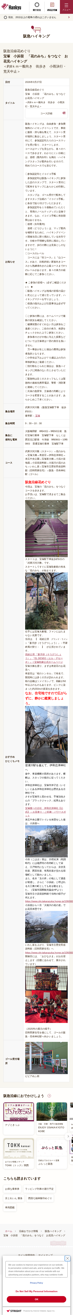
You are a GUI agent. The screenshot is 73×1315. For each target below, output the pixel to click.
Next (68, 1136)
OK (36, 1299)
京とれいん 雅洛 (13, 1198)
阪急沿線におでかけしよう (23, 1096)
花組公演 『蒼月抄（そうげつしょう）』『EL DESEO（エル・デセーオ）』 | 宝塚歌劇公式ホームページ (44, 658)
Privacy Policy (36, 1283)
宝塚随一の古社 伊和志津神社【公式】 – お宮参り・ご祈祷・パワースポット (45, 812)
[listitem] (35, 1135)
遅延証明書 (52, 10)
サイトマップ (45, 1255)
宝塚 (37, 415)
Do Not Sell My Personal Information (37, 1291)
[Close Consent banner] (67, 1258)
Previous (4, 1136)
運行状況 (37, 10)
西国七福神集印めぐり (40, 1198)
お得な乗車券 (12, 1188)
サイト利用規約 (26, 1255)
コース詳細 (46, 113)
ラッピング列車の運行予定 (39, 1188)
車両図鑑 (10, 1207)
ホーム (8, 1231)
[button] (66, 7)
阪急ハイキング (53, 1231)
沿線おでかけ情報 (28, 1231)
